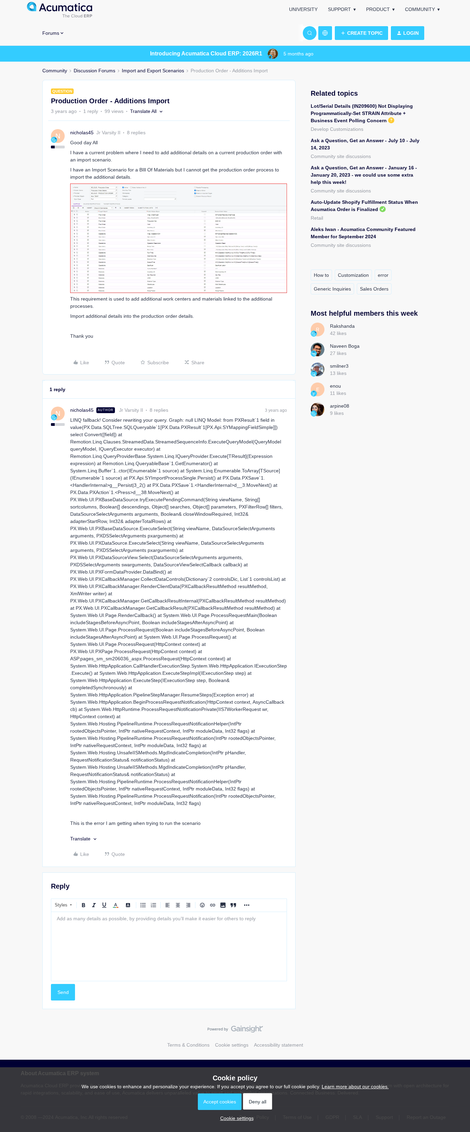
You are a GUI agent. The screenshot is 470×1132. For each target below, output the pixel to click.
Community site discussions (341, 156)
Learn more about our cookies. (355, 1086)
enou (335, 386)
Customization (353, 275)
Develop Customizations (337, 129)
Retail (317, 218)
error (383, 275)
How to (321, 275)
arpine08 (339, 406)
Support (339, 9)
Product (378, 9)
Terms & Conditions (188, 1045)
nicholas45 (82, 132)
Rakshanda (342, 326)
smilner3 (339, 366)
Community (420, 9)
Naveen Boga (345, 346)
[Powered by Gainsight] (235, 1031)
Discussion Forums (94, 70)
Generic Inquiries (332, 289)
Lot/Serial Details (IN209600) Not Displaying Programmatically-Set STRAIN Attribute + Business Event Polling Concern (362, 113)
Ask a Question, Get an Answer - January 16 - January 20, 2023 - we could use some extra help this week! (364, 175)
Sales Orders (374, 289)
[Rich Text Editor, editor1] (169, 946)
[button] (361, 33)
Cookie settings (231, 1045)
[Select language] (325, 33)
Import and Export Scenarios (153, 70)
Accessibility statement (278, 1045)
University (303, 9)
